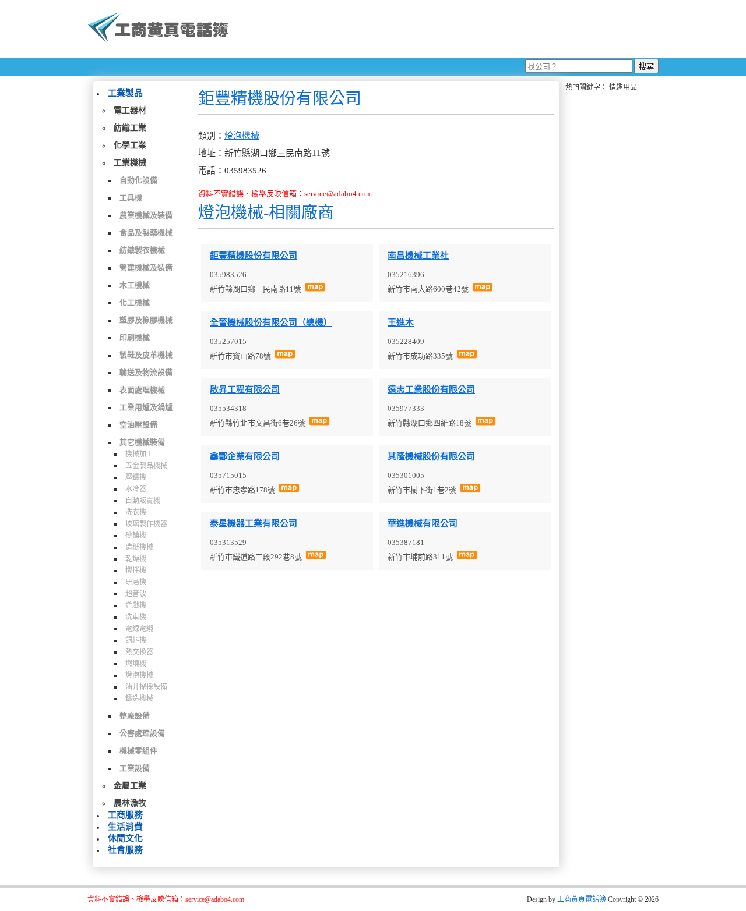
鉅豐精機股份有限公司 (253, 255)
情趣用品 (623, 87)
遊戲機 (135, 605)
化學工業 (130, 145)
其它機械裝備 (142, 442)
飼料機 (135, 640)
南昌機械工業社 (418, 255)
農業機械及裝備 (146, 215)
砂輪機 (135, 535)
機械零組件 (138, 750)
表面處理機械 (142, 389)
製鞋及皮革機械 (146, 354)
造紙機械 (139, 547)
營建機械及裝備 (146, 267)
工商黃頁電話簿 (581, 899)
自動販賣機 (142, 501)
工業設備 (134, 768)
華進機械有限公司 (423, 523)
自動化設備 (138, 180)
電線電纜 (139, 629)
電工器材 (130, 110)
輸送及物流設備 (146, 372)
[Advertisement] (448, 29)
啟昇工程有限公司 (245, 389)
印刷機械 (134, 337)
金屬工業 (130, 785)
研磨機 (135, 582)
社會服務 (125, 850)
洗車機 (135, 617)
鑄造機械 (139, 698)
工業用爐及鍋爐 (146, 407)
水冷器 (135, 489)
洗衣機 (135, 512)
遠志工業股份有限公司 (431, 389)
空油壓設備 (138, 424)
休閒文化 (125, 838)
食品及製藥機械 (146, 232)
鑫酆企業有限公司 (245, 456)
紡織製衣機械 (142, 250)
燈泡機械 (139, 675)
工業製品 (125, 93)
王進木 (401, 322)
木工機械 (134, 285)
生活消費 (125, 826)
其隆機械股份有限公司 (431, 456)
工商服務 (125, 815)
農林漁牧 (130, 803)
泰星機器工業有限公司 (253, 523)
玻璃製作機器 (146, 524)
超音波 (135, 594)
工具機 (130, 197)
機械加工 (139, 454)
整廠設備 (134, 715)
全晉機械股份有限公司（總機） (271, 322)
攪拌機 (135, 570)
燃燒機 (135, 664)
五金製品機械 (146, 466)
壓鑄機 (135, 477)
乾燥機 (135, 559)
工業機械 (130, 162)
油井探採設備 (146, 687)
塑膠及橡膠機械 (146, 320)
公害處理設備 (142, 733)
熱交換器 (139, 652)
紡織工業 (130, 127)
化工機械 (134, 302)
